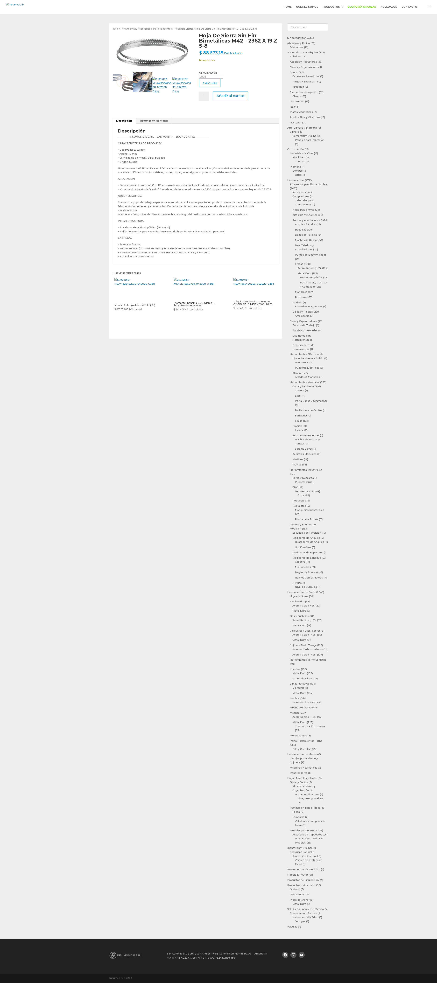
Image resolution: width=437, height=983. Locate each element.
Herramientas (128, 28)
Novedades (388, 7)
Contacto (409, 7)
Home (288, 7)
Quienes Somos (307, 7)
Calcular (210, 83)
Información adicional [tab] (154, 120)
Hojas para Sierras (183, 28)
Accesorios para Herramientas (155, 28)
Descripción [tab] (124, 120)
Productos (331, 7)
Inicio (116, 28)
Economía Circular (362, 7)
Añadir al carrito (230, 96)
